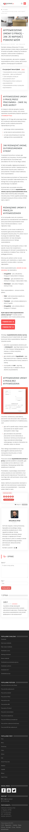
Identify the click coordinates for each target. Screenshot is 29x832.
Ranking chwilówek (6, 654)
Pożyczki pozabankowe (7, 715)
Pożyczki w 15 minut (6, 708)
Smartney (3, 746)
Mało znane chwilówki (6, 647)
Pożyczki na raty (5, 700)
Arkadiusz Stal (14, 521)
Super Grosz (4, 777)
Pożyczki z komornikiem (7, 712)
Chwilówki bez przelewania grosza (9, 662)
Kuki (2, 758)
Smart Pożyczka (5, 761)
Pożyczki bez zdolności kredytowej (10, 723)
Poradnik (5, 9)
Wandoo (3, 765)
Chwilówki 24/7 (5, 670)
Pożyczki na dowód (6, 693)
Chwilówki (3, 639)
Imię (2, 581)
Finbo (2, 750)
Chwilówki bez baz (5, 673)
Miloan (2, 773)
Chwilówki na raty (5, 650)
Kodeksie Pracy (7, 115)
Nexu (2, 742)
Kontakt (8, 827)
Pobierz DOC (8, 322)
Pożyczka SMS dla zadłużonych (9, 727)
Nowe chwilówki (5, 658)
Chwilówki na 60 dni (6, 666)
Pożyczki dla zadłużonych (7, 689)
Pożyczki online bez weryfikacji (9, 685)
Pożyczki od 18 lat (5, 696)
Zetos (2, 754)
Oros (2, 739)
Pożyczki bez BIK (5, 704)
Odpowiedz (14, 603)
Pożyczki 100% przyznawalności (9, 719)
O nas (13, 827)
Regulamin (8, 825)
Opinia (3, 562)
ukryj (23, 69)
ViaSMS (3, 769)
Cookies (15, 825)
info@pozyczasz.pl (7, 799)
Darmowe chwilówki (6, 643)
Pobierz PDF (7, 327)
